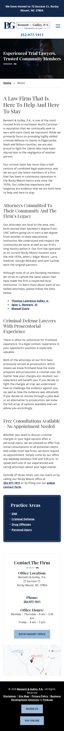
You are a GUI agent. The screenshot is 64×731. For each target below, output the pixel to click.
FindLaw (48, 699)
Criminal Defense (23, 519)
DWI (14, 513)
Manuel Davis (20, 308)
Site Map (24, 696)
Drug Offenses (21, 524)
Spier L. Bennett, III (24, 304)
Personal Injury (22, 530)
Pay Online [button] (32, 720)
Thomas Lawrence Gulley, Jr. (30, 301)
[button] (58, 26)
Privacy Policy (40, 696)
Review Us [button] (32, 709)
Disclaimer (9, 696)
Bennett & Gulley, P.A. (30, 689)
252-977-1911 (32, 34)
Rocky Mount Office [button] (32, 634)
